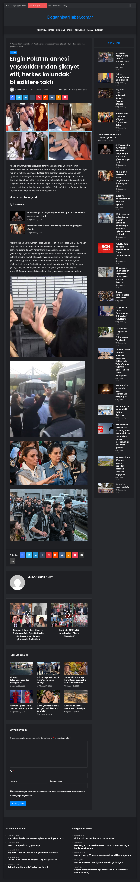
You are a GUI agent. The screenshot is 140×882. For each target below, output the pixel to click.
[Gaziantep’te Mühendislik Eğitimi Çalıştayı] (105, 410)
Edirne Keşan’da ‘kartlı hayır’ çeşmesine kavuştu (48, 680)
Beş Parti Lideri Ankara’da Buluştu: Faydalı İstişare (69, 6)
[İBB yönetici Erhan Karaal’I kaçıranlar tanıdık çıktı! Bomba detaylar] (105, 272)
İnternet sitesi (56, 781)
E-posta (14, 781)
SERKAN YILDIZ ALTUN (24, 90)
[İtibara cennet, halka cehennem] (105, 296)
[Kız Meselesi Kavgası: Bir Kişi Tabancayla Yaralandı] (105, 332)
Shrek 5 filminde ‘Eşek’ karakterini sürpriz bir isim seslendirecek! (75, 680)
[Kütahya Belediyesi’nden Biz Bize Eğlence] (21, 668)
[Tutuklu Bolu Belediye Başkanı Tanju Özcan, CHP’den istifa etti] (105, 248)
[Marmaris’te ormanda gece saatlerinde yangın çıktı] (105, 389)
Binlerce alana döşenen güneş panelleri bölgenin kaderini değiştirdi (123, 466)
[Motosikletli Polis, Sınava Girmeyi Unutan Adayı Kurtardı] (105, 57)
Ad (12, 771)
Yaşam (90, 30)
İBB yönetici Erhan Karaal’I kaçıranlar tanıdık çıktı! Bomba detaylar (122, 275)
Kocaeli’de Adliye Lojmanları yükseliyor (75, 707)
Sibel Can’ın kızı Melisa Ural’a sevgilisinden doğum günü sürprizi (122, 179)
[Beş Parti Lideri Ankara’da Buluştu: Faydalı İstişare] (105, 93)
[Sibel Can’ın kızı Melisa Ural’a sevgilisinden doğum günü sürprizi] (17, 229)
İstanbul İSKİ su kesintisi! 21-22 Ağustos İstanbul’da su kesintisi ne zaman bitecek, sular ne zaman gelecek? (123, 436)
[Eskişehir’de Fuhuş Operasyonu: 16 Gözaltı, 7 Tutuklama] (105, 311)
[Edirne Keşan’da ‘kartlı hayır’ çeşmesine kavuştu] (48, 668)
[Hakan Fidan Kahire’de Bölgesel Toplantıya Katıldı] (105, 117)
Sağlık (70, 30)
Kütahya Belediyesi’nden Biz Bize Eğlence (19, 680)
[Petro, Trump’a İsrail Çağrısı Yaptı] (105, 78)
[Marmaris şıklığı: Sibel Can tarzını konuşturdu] (21, 696)
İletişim (99, 30)
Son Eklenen (114, 42)
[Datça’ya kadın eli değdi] (105, 488)
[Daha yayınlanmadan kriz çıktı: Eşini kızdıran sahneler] (48, 696)
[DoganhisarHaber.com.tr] (70, 17)
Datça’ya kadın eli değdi (123, 485)
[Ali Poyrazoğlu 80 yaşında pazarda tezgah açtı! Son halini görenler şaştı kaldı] (17, 216)
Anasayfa (41, 30)
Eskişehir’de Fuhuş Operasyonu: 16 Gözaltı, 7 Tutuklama (122, 313)
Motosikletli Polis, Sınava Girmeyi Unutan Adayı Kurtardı (122, 59)
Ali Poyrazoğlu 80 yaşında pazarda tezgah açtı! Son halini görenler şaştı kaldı (123, 154)
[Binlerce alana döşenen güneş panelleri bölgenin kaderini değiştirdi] (105, 461)
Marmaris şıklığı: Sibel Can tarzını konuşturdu (21, 707)
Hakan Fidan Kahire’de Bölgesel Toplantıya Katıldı (122, 119)
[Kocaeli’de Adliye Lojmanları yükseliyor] (76, 696)
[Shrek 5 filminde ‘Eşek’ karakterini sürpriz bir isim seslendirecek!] (76, 668)
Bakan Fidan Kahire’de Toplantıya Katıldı (109, 136)
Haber (51, 30)
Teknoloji (80, 30)
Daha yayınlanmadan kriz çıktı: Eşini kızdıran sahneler (48, 708)
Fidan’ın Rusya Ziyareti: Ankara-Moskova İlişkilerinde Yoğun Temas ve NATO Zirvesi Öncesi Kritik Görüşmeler (123, 362)
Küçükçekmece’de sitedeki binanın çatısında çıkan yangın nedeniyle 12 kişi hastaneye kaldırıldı (123, 224)
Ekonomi (60, 30)
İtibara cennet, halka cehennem (122, 295)
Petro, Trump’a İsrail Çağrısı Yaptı (122, 77)
